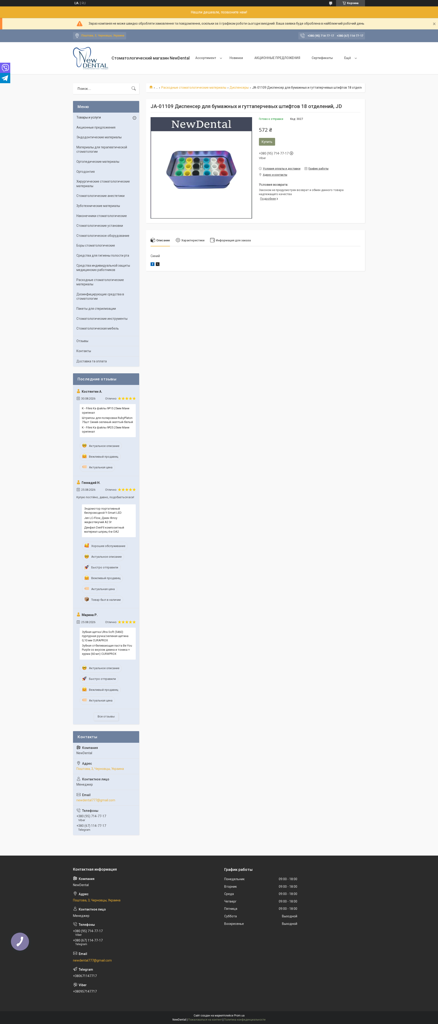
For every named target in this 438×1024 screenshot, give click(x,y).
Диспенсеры (239, 87)
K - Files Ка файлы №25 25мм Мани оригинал (105, 429)
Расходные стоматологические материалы (193, 87)
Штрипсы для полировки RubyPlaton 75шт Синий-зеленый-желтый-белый (107, 420)
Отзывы (82, 341)
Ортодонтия (85, 171)
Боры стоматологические (95, 245)
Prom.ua (239, 1015)
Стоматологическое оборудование (102, 235)
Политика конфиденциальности (245, 1019)
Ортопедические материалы (97, 161)
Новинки (236, 58)
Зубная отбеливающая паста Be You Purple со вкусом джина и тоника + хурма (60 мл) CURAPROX (107, 649)
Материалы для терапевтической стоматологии (101, 149)
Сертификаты (322, 58)
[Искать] (133, 88)
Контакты (83, 351)
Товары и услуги (88, 117)
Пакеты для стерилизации (96, 308)
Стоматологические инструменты (102, 318)
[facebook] (152, 265)
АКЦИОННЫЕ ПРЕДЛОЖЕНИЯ (277, 58)
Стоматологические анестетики (100, 196)
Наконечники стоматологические (101, 216)
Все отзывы (106, 716)
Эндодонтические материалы (99, 137)
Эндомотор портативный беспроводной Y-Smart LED (103, 510)
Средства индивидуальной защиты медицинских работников (103, 268)
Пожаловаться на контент (205, 1019)
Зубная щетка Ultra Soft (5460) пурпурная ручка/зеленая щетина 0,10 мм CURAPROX (105, 636)
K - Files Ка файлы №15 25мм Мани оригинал (105, 410)
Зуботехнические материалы (98, 206)
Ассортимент (205, 58)
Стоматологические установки (99, 225)
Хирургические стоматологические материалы (103, 184)
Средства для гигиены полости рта (102, 255)
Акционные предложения (95, 127)
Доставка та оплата (91, 361)
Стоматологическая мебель (97, 328)
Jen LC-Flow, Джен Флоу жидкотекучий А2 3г (100, 520)
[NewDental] (90, 58)
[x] (157, 265)
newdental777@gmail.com (95, 800)
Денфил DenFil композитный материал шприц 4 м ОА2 (104, 529)
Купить (267, 142)
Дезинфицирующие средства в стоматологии (100, 296)
